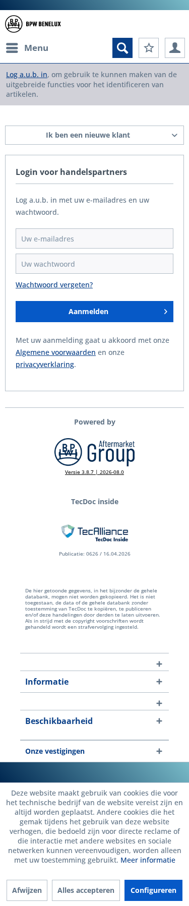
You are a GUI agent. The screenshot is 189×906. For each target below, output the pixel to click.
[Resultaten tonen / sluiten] (122, 48)
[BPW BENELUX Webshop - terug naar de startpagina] (33, 24)
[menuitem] (26, 48)
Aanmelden (88, 311)
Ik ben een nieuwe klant (88, 135)
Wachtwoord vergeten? (54, 284)
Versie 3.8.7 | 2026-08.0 (94, 471)
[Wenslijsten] (149, 48)
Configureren (153, 890)
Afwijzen (27, 890)
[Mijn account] (175, 48)
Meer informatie (147, 860)
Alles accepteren (85, 890)
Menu (36, 47)
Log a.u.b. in (26, 74)
